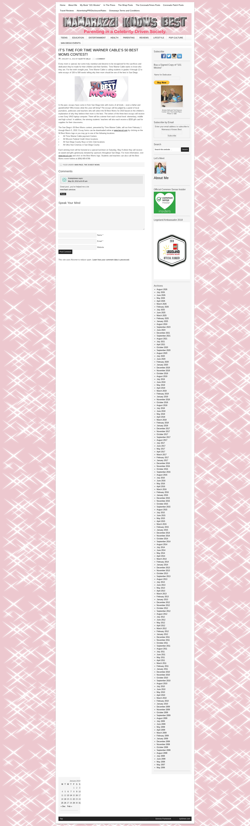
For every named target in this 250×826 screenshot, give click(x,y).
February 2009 (163, 736)
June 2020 (161, 359)
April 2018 (161, 417)
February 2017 (163, 457)
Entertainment (97, 38)
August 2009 (162, 718)
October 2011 (162, 643)
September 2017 (163, 437)
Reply (63, 194)
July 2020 (161, 356)
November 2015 (163, 501)
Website (100, 247)
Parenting (129, 38)
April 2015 (161, 521)
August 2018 (162, 405)
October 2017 (162, 434)
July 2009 (161, 721)
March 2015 (162, 524)
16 (77, 795)
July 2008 (161, 756)
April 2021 (161, 344)
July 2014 (161, 547)
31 (80, 803)
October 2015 (162, 504)
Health (114, 38)
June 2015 (161, 515)
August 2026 (162, 289)
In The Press (109, 5)
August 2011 (162, 649)
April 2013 (161, 591)
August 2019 (162, 376)
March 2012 (162, 628)
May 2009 (161, 727)
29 (74, 803)
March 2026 (162, 304)
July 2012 (161, 617)
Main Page (79, 165)
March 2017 (162, 454)
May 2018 (161, 414)
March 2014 (162, 559)
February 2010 (163, 701)
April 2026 (161, 301)
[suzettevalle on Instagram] (174, 58)
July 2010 (161, 686)
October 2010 (162, 678)
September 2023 (163, 327)
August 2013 (162, 579)
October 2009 (162, 712)
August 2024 (162, 324)
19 (65, 799)
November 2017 (163, 431)
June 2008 (161, 759)
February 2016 (163, 492)
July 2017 (161, 443)
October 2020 (162, 347)
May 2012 (161, 623)
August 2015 (162, 510)
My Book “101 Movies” (90, 5)
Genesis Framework (163, 819)
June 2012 (161, 620)
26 (65, 803)
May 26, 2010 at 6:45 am (77, 181)
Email (99, 241)
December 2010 (163, 672)
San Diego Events (70, 43)
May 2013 (161, 588)
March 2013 (162, 594)
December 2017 (163, 428)
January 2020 (162, 365)
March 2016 (162, 489)
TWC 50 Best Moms (92, 165)
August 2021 (162, 339)
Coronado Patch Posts (173, 5)
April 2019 (161, 388)
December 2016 (163, 463)
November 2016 (163, 466)
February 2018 (163, 423)
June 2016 (161, 481)
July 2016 (161, 478)
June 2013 (161, 585)
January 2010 (162, 704)
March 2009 (162, 733)
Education (78, 38)
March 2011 (161, 663)
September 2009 (163, 715)
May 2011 (161, 657)
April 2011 (161, 660)
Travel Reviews (67, 10)
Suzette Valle (84, 59)
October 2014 (162, 539)
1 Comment (100, 59)
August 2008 (162, 753)
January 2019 (162, 397)
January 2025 (162, 321)
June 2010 (161, 689)
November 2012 (163, 605)
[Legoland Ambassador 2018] (172, 279)
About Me (72, 5)
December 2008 (163, 741)
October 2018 (162, 402)
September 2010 (163, 681)
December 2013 (163, 568)
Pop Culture (176, 38)
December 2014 (163, 533)
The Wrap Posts (125, 5)
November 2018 (163, 399)
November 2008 (163, 744)
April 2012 (161, 625)
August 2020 (162, 353)
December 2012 (163, 602)
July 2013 (161, 582)
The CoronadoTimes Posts (148, 5)
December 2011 (163, 637)
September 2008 (163, 750)
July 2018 (161, 408)
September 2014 (163, 541)
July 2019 (161, 379)
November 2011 (163, 640)
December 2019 (163, 368)
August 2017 (162, 440)
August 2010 (162, 683)
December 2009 (163, 707)
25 (62, 803)
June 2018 (161, 411)
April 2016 (161, 486)
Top (61, 819)
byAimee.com (184, 819)
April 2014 (161, 556)
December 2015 (163, 498)
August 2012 (162, 614)
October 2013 (162, 573)
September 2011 (163, 646)
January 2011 (162, 669)
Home (62, 5)
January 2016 (162, 495)
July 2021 (161, 341)
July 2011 (161, 652)
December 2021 (163, 333)
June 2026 (161, 295)
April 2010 (161, 695)
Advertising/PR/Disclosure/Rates (91, 10)
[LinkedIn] (179, 58)
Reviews (144, 38)
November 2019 (163, 370)
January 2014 (162, 565)
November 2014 (163, 536)
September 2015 (163, 507)
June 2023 (161, 330)
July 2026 (161, 292)
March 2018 (162, 420)
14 (71, 795)
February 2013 (163, 596)
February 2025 (163, 318)
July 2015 (161, 512)
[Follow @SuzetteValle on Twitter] (169, 58)
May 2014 (161, 553)
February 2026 (163, 307)
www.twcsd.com (120, 130)
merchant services (68, 189)
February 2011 (163, 666)
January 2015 (162, 530)
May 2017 (161, 449)
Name (99, 235)
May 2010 (161, 692)
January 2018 (162, 426)
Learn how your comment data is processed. (111, 260)
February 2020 (163, 362)
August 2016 (162, 475)
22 (74, 799)
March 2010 (162, 698)
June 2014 (161, 550)
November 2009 (163, 709)
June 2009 (161, 724)
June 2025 (161, 313)
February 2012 (163, 631)
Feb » (69, 806)
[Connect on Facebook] (163, 58)
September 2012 (163, 611)
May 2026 (161, 298)
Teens (64, 38)
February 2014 (163, 562)
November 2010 (163, 675)
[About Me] (160, 175)
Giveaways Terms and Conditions (124, 10)
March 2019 (162, 391)
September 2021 (163, 336)
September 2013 (163, 576)
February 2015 (163, 527)
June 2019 (161, 382)
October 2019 (162, 373)
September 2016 (163, 472)
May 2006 (161, 767)
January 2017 (162, 460)
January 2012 (162, 634)
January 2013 (162, 599)
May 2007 (161, 765)
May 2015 (161, 518)
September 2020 (163, 350)
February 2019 (163, 394)
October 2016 (162, 469)
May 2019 (161, 385)
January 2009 (162, 738)
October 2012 (162, 608)
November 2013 (163, 570)
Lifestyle (158, 38)
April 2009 (161, 730)
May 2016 (161, 483)
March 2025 (162, 315)
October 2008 (162, 747)
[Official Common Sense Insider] (164, 213)
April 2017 (161, 452)
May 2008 (161, 762)
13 (68, 795)
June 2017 (161, 446)
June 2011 (161, 654)
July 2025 (161, 310)
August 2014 (162, 544)
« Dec (63, 806)
